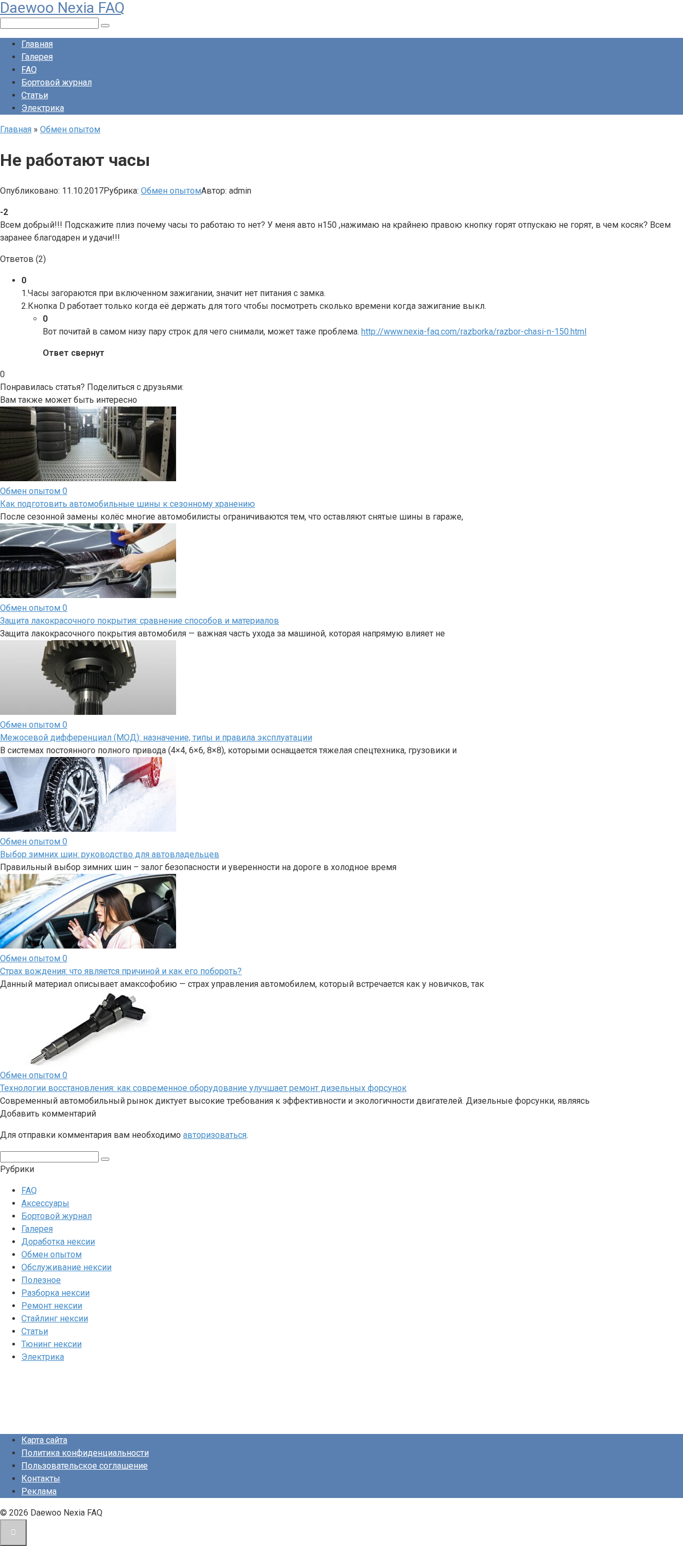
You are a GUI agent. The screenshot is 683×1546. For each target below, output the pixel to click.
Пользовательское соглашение (84, 1466)
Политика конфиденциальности (85, 1453)
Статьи (34, 95)
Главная (37, 44)
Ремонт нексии (51, 1306)
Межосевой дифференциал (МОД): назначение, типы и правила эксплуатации (156, 737)
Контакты (40, 1478)
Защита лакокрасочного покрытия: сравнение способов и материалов (139, 621)
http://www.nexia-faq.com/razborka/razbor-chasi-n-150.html (473, 331)
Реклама (39, 1491)
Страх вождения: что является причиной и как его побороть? (121, 971)
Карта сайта (44, 1440)
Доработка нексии (58, 1242)
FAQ (29, 70)
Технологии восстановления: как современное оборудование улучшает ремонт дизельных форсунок (203, 1088)
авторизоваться (215, 1135)
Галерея (37, 57)
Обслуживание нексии (66, 1267)
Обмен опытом (171, 191)
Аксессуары (45, 1203)
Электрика (42, 108)
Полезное (41, 1280)
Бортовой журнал (56, 82)
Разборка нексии (55, 1293)
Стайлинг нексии (54, 1318)
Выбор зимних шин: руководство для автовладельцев (109, 854)
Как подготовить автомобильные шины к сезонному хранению (127, 504)
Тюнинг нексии (51, 1344)
